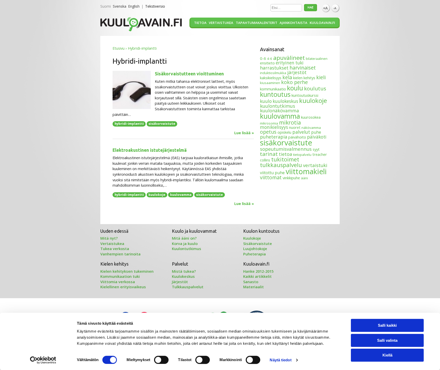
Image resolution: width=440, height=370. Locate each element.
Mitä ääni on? (184, 238)
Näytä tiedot (280, 360)
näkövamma (311, 127)
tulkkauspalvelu (281, 165)
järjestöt (297, 72)
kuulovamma (180, 194)
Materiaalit (253, 286)
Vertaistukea (221, 22)
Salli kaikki (387, 325)
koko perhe (294, 82)
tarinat (269, 153)
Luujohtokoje (255, 248)
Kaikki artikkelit (257, 276)
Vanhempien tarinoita (120, 253)
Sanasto (250, 281)
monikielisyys (274, 127)
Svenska (119, 6)
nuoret (294, 127)
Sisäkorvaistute (257, 243)
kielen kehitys (304, 77)
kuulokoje (156, 194)
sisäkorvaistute (161, 123)
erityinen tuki (290, 63)
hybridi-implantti (129, 123)
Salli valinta (387, 340)
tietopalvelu (302, 154)
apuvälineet (289, 58)
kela (287, 77)
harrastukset (274, 68)
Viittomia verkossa (117, 281)
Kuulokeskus (183, 276)
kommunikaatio (273, 88)
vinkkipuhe (291, 177)
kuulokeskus (285, 101)
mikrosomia (269, 123)
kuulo (266, 101)
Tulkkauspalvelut (187, 286)
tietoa (285, 154)
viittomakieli (306, 171)
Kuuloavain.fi (322, 22)
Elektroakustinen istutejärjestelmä (150, 150)
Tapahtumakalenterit (256, 22)
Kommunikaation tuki (120, 276)
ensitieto (267, 62)
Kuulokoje (252, 238)
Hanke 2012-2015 (258, 271)
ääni (304, 178)
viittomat (271, 177)
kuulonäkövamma (279, 110)
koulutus (315, 88)
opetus (268, 131)
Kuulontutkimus (186, 248)
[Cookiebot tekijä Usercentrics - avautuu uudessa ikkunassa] (43, 360)
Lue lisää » (244, 133)
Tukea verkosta (114, 248)
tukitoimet (285, 159)
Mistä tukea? (184, 271)
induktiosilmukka (273, 73)
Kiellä (387, 355)
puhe (316, 132)
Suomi (105, 6)
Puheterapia (254, 253)
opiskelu (284, 132)
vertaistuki (315, 165)
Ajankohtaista (293, 22)
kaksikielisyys (270, 77)
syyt (316, 149)
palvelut (301, 132)
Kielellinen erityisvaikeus (123, 286)
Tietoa (200, 22)
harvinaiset (303, 67)
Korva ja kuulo (185, 243)
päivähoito (297, 137)
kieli (321, 77)
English (134, 6)
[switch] (161, 360)
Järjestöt (180, 281)
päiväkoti (316, 137)
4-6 (269, 58)
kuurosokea (311, 117)
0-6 (263, 58)
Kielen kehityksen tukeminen (127, 271)
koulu (295, 88)
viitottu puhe (272, 172)
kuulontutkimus (277, 106)
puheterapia (273, 137)
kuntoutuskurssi (305, 95)
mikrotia (290, 122)
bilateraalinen (316, 58)
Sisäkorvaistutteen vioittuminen (189, 73)
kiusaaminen (270, 82)
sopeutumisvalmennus (286, 149)
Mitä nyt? (109, 238)
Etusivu (119, 48)
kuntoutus (275, 94)
